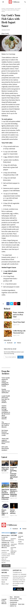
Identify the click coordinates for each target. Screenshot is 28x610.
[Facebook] (8, 303)
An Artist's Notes (13, 539)
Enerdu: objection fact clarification (6, 390)
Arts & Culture (14, 534)
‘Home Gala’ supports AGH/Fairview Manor (6, 441)
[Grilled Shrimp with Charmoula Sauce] (8, 333)
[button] (25, 2)
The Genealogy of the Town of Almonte (5, 424)
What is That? (5, 584)
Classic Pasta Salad (19, 322)
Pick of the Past (13, 548)
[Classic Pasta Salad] (8, 324)
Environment (5, 577)
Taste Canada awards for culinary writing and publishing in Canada (6, 382)
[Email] (18, 303)
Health (20, 541)
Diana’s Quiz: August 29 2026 (5, 512)
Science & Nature (5, 571)
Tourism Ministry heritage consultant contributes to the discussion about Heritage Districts (6, 412)
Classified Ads (13, 602)
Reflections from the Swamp (13, 552)
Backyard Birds (5, 575)
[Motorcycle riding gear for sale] (5, 463)
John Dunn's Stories (14, 544)
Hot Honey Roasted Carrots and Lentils (5, 432)
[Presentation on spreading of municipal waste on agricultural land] (14, 463)
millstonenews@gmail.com (9, 533)
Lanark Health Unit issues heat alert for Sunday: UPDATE (6, 399)
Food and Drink (10, 8)
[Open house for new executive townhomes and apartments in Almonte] (5, 485)
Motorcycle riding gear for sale (5, 469)
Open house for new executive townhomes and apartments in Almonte (5, 494)
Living (3, 8)
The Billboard (13, 604)
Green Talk (4, 579)
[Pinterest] (15, 303)
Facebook (9, 342)
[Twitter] (11, 303)
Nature (3, 582)
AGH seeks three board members (5, 448)
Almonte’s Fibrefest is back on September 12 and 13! (13, 492)
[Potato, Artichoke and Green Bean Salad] (8, 314)
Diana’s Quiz (21, 604)
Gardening (21, 539)
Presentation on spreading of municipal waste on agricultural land (14, 472)
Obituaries (21, 543)
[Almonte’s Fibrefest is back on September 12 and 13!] (14, 485)
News (11, 597)
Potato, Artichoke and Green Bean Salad (18, 314)
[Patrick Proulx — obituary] (14, 505)
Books (12, 542)
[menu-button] (3, 1)
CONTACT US (13, 606)
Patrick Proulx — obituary (13, 511)
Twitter (19, 342)
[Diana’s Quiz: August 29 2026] (5, 505)
